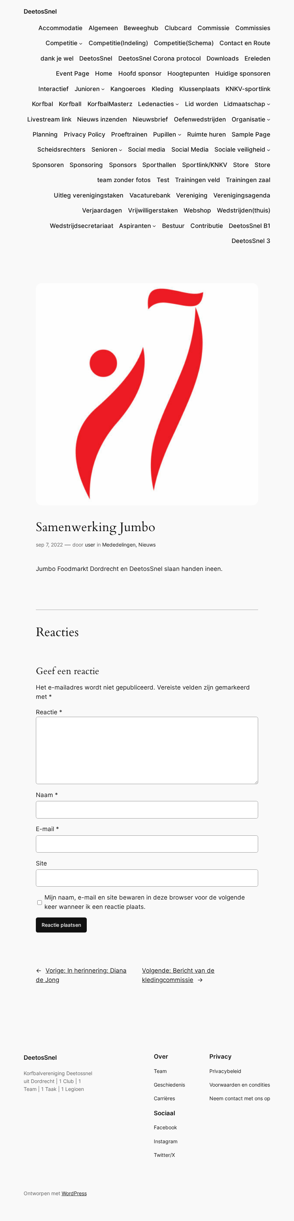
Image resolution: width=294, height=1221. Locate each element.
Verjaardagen (102, 210)
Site (41, 863)
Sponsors (123, 164)
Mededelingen (119, 545)
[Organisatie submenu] (268, 119)
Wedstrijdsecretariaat (81, 225)
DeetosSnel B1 (249, 225)
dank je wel (57, 58)
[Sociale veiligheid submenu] (268, 149)
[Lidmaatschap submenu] (268, 104)
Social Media (190, 149)
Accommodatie (60, 28)
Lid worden (201, 104)
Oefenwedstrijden (200, 119)
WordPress (74, 1193)
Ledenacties (156, 104)
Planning (45, 134)
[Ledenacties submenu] (177, 104)
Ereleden (257, 58)
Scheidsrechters (61, 149)
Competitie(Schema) (184, 43)
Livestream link (49, 119)
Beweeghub (141, 28)
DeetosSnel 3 (251, 240)
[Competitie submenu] (80, 43)
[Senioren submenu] (120, 149)
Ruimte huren (206, 134)
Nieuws (147, 545)
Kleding (163, 88)
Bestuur (173, 225)
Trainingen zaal (248, 179)
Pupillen (164, 134)
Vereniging (192, 195)
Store (241, 164)
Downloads (223, 58)
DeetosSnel (40, 11)
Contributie (206, 225)
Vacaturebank (149, 195)
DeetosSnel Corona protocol (159, 58)
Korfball (70, 104)
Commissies (252, 28)
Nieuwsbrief (150, 119)
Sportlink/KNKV (204, 164)
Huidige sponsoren (242, 73)
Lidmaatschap (244, 104)
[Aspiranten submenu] (154, 226)
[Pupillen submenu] (179, 134)
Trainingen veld (197, 179)
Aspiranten (135, 225)
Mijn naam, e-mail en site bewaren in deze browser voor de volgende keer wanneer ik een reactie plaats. (144, 902)
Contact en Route (244, 43)
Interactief (53, 88)
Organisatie (248, 119)
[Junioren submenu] (103, 89)
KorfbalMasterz (109, 104)
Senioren (104, 149)
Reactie (49, 712)
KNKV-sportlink (248, 88)
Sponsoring (86, 164)
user (90, 545)
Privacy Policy (84, 134)
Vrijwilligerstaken (153, 210)
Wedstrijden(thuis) (243, 210)
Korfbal (42, 104)
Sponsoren (48, 164)
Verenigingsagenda (241, 195)
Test (163, 179)
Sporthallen (159, 164)
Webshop (197, 210)
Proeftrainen (129, 134)
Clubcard (178, 28)
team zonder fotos (124, 179)
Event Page (72, 73)
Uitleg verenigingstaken (88, 195)
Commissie (213, 28)
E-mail (47, 829)
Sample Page (251, 134)
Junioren (87, 88)
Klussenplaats (199, 88)
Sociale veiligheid (239, 149)
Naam (47, 794)
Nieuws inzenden (102, 119)
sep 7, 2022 (49, 545)
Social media (146, 149)
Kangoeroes (128, 88)
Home (103, 73)
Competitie (61, 43)
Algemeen (103, 28)
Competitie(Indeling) (118, 43)
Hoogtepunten (188, 73)
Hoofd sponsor (140, 73)
